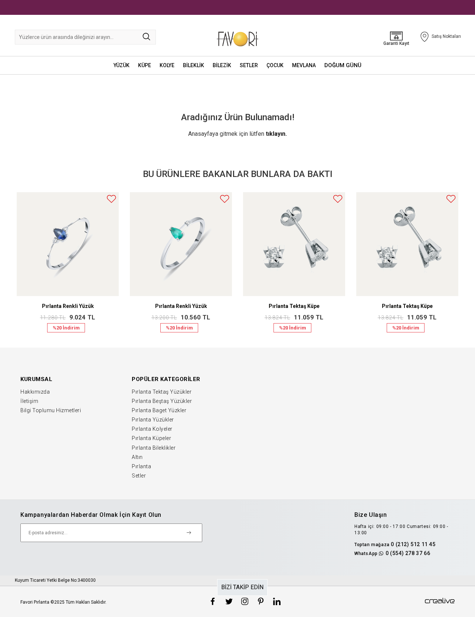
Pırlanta (141, 466)
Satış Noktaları (446, 36)
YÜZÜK (122, 65)
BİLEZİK (222, 65)
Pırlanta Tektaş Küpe (294, 306)
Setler (139, 476)
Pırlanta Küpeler (151, 438)
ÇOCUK (275, 65)
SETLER (249, 65)
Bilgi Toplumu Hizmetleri (50, 410)
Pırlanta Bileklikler (154, 448)
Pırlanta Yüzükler (153, 420)
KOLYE (167, 65)
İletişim (29, 401)
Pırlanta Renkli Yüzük (68, 306)
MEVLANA (304, 65)
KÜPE (144, 65)
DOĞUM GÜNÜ (342, 65)
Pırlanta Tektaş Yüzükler (161, 392)
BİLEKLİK (193, 65)
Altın (137, 457)
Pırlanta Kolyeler (152, 429)
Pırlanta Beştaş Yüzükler (162, 401)
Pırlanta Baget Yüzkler (159, 410)
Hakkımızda (35, 392)
